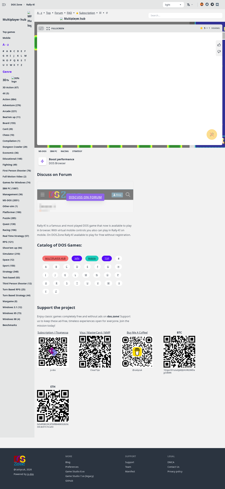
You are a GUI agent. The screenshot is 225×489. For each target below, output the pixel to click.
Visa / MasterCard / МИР (95, 332)
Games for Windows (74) (16, 182)
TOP (107, 258)
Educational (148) (12, 158)
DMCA (171, 462)
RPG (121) (8, 241)
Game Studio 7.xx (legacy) (79, 476)
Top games (9, 32)
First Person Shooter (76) (17, 170)
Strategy (77, 151)
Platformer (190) (12, 212)
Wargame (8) (10, 301)
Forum (59, 13)
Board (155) (9, 123)
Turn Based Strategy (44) (16, 295)
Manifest (130, 471)
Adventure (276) (12, 105)
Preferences (72, 466)
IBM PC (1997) (10, 188)
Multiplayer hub (14, 19)
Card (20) (8, 129)
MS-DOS (42, 151)
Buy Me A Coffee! (137, 332)
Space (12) (8, 259)
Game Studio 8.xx (74, 471)
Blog (67, 462)
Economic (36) (11, 152)
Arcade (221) (10, 111)
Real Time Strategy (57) (16, 235)
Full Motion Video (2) (14, 176)
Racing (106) (9, 230)
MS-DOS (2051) (11, 200)
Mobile (6, 37)
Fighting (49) (10, 164)
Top (48, 13)
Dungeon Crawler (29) (15, 146)
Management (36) (13, 194)
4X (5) (6, 93)
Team (128, 466)
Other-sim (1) (10, 206)
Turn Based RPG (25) (14, 289)
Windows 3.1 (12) (12, 307)
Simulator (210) (11, 253)
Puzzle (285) (9, 218)
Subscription (87, 13)
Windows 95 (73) (12, 313)
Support (129, 462)
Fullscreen (57, 28)
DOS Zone (16, 4)
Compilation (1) (11, 140)
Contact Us (173, 466)
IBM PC (53, 151)
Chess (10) (8, 134)
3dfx (76, 258)
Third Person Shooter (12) (17, 283)
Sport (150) (9, 265)
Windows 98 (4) (11, 319)
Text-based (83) (11, 277)
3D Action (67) (11, 87)
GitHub (69, 480)
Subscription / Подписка (53, 332)
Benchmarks (10, 325)
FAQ (69, 13)
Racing (65, 151)
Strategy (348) (11, 271)
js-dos (30, 474)
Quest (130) (9, 224)
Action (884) (9, 99)
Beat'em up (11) (11, 117)
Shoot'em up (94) (12, 247)
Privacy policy (175, 471)
